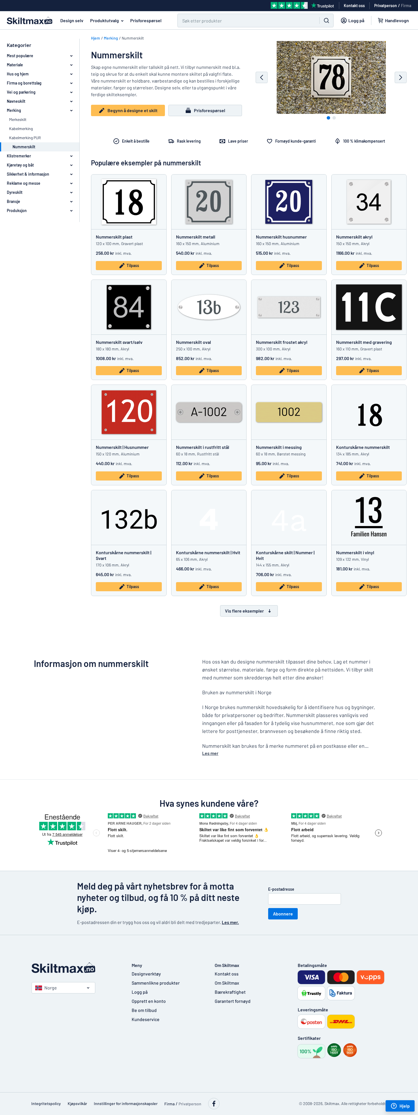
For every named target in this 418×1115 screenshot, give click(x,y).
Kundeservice (146, 1019)
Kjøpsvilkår (77, 1103)
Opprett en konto (149, 1001)
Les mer (210, 753)
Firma (406, 5)
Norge (50, 987)
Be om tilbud (144, 1010)
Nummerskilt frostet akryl (281, 342)
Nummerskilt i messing (279, 447)
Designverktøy (146, 973)
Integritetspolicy (46, 1103)
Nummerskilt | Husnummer (122, 447)
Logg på (140, 992)
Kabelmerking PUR (25, 137)
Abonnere (283, 913)
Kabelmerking (21, 128)
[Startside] (76, 967)
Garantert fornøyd (233, 1001)
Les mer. (230, 922)
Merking (111, 38)
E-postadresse (281, 889)
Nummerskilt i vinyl (355, 552)
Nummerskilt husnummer (281, 236)
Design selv (71, 20)
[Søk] (326, 20)
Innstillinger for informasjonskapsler (126, 1103)
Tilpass (133, 265)
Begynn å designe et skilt (132, 110)
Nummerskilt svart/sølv (119, 342)
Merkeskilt (17, 119)
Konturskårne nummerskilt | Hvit (208, 552)
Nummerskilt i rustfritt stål (202, 447)
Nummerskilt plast (114, 236)
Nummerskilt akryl (354, 236)
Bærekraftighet (230, 992)
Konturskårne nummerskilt (363, 447)
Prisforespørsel (146, 20)
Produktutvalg (104, 20)
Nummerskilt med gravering (364, 342)
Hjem (95, 38)
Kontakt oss (227, 973)
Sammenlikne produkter (156, 982)
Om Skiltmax (227, 982)
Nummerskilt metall (195, 236)
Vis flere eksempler (244, 610)
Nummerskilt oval (193, 342)
